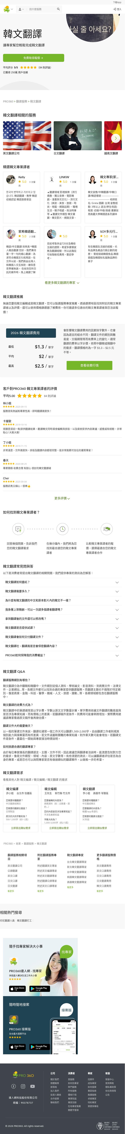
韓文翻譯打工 (24, 920)
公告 (107, 1094)
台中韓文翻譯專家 (77, 872)
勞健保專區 (93, 1106)
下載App (117, 2)
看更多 (11, 891)
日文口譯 (12, 881)
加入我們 (54, 1090)
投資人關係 (55, 1094)
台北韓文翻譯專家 (77, 862)
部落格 (53, 1086)
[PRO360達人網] (13, 1087)
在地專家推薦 (74, 1106)
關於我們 (54, 1079)
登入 (119, 9)
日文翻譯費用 (104, 881)
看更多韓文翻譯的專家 (60, 283)
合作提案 (54, 1098)
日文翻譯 (12, 886)
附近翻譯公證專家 (47, 881)
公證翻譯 (12, 871)
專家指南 (92, 1090)
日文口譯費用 (104, 876)
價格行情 (72, 1094)
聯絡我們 (54, 1102)
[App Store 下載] (17, 991)
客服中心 (109, 1079)
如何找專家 (73, 1083)
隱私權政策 (110, 1086)
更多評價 (60, 498)
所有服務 (72, 1090)
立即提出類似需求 (20, 828)
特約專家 (92, 1102)
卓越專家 (92, 1098)
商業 (18, 843)
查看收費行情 (89, 365)
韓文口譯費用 (104, 886)
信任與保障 (110, 1090)
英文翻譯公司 (15, 866)
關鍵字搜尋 (73, 1110)
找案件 (91, 1079)
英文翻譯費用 (104, 866)
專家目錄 (72, 1102)
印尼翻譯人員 (7, 920)
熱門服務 (72, 1086)
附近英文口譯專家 (47, 886)
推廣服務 (92, 1094)
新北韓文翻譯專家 (77, 867)
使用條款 (109, 1083)
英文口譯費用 (104, 871)
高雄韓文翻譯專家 (77, 882)
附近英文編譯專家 (47, 871)
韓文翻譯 (35, 101)
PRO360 (8, 101)
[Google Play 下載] (38, 991)
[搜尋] (58, 9)
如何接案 (92, 1086)
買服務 (71, 1079)
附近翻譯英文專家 (47, 866)
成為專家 (92, 1083)
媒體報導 (54, 1083)
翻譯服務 (21, 101)
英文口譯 (12, 876)
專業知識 (72, 1098)
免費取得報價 (31, 58)
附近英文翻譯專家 (47, 876)
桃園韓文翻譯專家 (77, 877)
